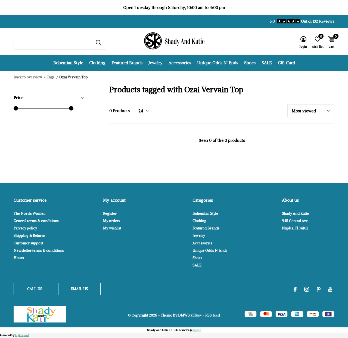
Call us (34, 289)
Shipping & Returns (29, 235)
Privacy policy (25, 228)
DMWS (184, 315)
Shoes (250, 62)
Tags (51, 77)
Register (110, 213)
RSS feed (212, 315)
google (196, 330)
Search (98, 43)
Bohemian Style (68, 62)
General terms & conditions (36, 221)
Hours (19, 258)
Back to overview (28, 77)
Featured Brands (126, 62)
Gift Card (286, 62)
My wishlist (112, 228)
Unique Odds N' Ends (217, 62)
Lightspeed (22, 335)
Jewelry (155, 62)
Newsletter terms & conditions (39, 250)
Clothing (97, 62)
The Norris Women (29, 213)
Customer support (28, 243)
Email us (79, 289)
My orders (111, 221)
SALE (267, 62)
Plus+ (197, 315)
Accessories (180, 62)
